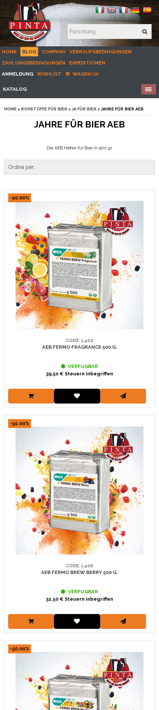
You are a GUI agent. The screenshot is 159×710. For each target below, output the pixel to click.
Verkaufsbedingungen (101, 51)
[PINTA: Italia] (99, 13)
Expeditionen (87, 63)
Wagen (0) (84, 74)
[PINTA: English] (111, 13)
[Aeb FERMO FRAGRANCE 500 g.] (80, 265)
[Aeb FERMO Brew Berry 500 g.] (80, 491)
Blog (29, 51)
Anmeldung (17, 74)
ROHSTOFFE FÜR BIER (44, 109)
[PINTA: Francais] (123, 13)
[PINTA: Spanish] (147, 13)
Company (54, 51)
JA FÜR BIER (84, 109)
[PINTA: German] (135, 13)
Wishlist (49, 74)
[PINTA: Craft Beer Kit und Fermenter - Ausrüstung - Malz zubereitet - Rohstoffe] (29, 42)
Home (9, 51)
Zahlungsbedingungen (33, 63)
